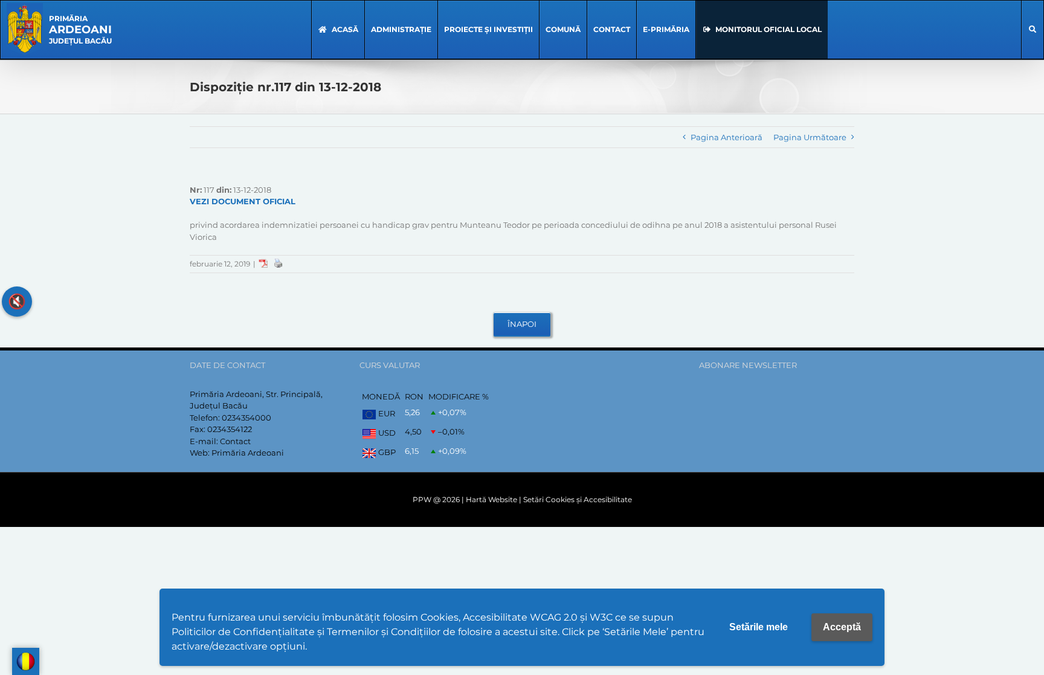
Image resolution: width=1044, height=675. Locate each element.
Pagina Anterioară (726, 137)
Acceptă (842, 627)
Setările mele (758, 627)
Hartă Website (491, 499)
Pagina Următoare (809, 137)
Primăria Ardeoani (247, 452)
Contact (235, 441)
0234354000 (246, 417)
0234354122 (229, 429)
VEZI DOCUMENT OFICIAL (242, 201)
